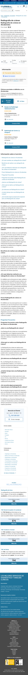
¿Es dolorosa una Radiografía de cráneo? (13, 189)
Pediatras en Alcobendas (10, 466)
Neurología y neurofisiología (6, 589)
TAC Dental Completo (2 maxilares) (11, 510)
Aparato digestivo (9, 586)
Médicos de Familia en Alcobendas (12, 455)
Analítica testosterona (5, 613)
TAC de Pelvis (5, 549)
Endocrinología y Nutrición (6, 587)
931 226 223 (15, 415)
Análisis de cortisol (13, 614)
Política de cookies (14, 645)
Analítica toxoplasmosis (19, 611)
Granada (7, 431)
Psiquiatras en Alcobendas (10, 468)
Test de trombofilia (14, 597)
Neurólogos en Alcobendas (10, 469)
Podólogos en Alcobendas (10, 459)
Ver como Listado (8, 101)
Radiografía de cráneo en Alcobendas (12, 157)
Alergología (3, 586)
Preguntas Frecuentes (8, 175)
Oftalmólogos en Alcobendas (11, 464)
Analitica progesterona (13, 613)
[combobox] (7, 11)
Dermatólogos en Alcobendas (11, 462)
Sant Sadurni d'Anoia (9, 442)
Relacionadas (14, 484)
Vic (5, 436)
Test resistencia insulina (5, 609)
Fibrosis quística (21, 599)
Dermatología (20, 586)
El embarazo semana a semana (14, 626)
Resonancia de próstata (5, 599)
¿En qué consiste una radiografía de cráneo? (14, 160)
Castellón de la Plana (9, 440)
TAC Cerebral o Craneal (7, 529)
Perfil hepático (11, 611)
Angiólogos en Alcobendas (10, 453)
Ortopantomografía (13, 599)
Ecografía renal (15, 601)
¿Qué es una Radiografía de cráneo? (12, 182)
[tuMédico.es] (6, 6)
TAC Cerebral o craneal (22, 597)
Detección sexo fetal (23, 601)
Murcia (6, 438)
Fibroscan (2, 601)
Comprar (14, 123)
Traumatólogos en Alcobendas (11, 461)
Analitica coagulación (5, 614)
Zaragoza (7, 435)
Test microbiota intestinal (15, 609)
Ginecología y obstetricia (16, 587)
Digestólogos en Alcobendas (11, 457)
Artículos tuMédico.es (14, 632)
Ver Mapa (21, 101)
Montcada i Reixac (9, 429)
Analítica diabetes (22, 613)
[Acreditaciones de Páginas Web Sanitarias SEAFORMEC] (9, 662)
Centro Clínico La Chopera (11, 137)
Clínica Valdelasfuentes (10, 113)
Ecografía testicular (8, 601)
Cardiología (15, 586)
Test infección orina (4, 611)
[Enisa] (19, 662)
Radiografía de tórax (7, 490)
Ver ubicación (10, 119)
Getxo (6, 433)
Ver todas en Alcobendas (9, 473)
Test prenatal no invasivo (5, 597)
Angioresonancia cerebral (5, 603)
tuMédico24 (15, 80)
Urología (2, 591)
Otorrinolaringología (15, 589)
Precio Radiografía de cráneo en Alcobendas (14, 172)
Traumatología (22, 589)
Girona (6, 444)
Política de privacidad (14, 643)
